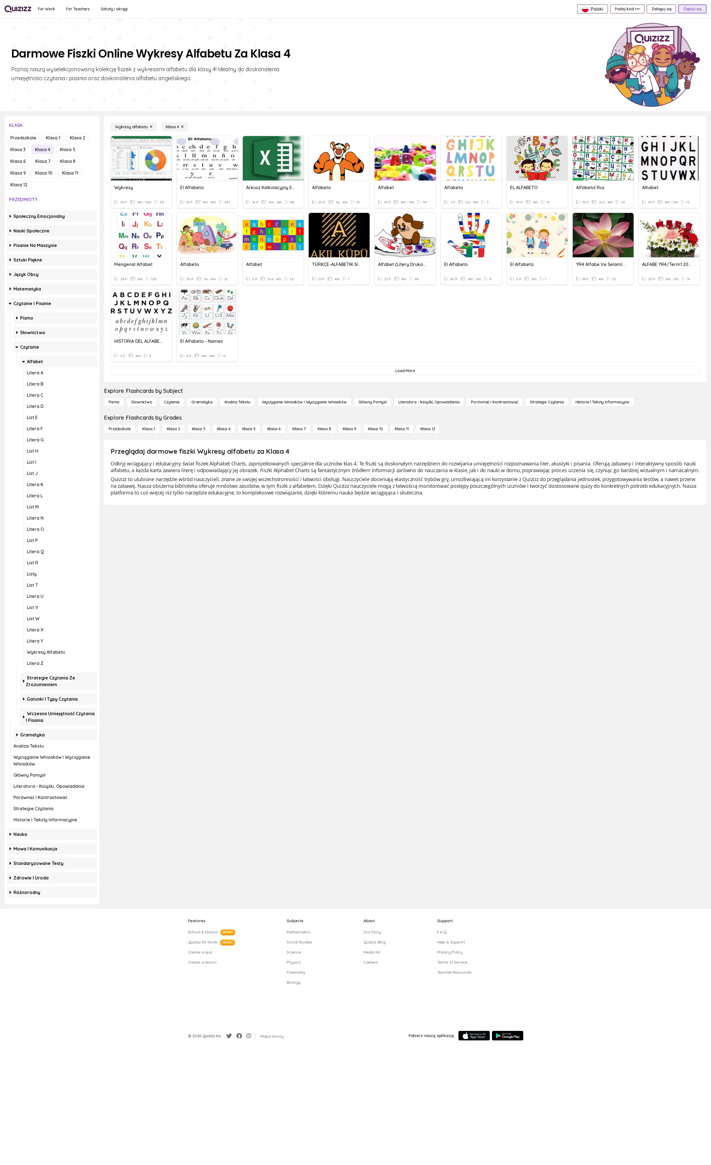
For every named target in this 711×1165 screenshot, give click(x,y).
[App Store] (474, 1035)
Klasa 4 (42, 149)
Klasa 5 (67, 149)
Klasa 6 (18, 161)
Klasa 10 (44, 173)
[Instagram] (248, 1035)
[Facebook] (239, 1035)
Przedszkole (23, 138)
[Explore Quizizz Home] (17, 9)
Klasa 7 (43, 161)
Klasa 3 (17, 149)
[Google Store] (507, 1035)
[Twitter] (229, 1035)
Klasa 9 (18, 173)
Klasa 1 (53, 138)
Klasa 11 (70, 173)
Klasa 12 (18, 184)
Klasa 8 (67, 161)
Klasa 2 (77, 138)
